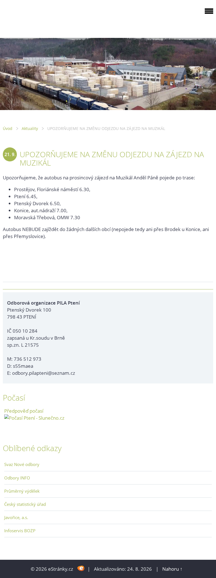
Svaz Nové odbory (21, 464)
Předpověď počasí (23, 411)
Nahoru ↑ (172, 569)
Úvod (7, 128)
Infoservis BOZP (19, 530)
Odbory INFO (17, 478)
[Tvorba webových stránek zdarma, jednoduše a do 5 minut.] (81, 568)
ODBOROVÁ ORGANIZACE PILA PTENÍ (38, 17)
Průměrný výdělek (22, 491)
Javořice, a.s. (16, 517)
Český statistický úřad (25, 504)
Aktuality (30, 128)
